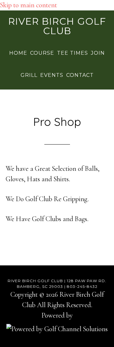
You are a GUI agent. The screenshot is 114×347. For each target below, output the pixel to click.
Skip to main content (28, 5)
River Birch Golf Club (57, 26)
